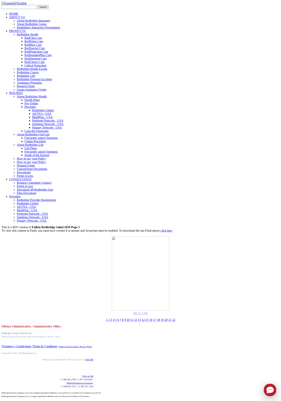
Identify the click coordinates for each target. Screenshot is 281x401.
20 (166, 319)
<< (135, 313)
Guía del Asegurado (36, 131)
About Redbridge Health (32, 96)
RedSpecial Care (34, 48)
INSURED (16, 93)
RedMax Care (32, 44)
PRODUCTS (17, 31)
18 (158, 319)
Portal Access (25, 175)
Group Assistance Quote (31, 89)
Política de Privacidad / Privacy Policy (76, 346)
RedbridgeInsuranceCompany (80, 383)
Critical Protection (35, 65)
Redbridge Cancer (28, 72)
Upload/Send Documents (32, 169)
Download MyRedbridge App (35, 189)
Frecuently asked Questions (41, 137)
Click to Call (87, 376)
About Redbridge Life (30, 144)
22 (173, 319)
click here (166, 230)
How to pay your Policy (31, 158)
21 (169, 319)
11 (131, 319)
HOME (13, 13)
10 (128, 319)
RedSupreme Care (35, 58)
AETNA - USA (41, 113)
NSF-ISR (89, 359)
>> (146, 313)
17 (154, 319)
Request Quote (26, 86)
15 (147, 319)
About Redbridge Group (31, 24)
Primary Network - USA (47, 127)
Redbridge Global (43, 110)
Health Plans (32, 100)
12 (135, 319)
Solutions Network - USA (48, 124)
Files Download (26, 193)
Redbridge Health (27, 34)
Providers (30, 106)
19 (162, 319)
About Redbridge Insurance (33, 20)
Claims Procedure (35, 141)
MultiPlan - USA (42, 117)
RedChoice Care (34, 62)
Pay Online (31, 103)
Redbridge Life (26, 75)
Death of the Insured (36, 155)
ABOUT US (17, 17)
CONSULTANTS (20, 179)
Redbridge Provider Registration (36, 200)
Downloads (24, 172)
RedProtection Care (36, 51)
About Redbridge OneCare (33, 134)
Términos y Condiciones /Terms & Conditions (29, 346)
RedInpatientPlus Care (38, 55)
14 (143, 319)
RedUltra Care (33, 37)
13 (139, 319)
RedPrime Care (33, 41)
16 (150, 319)
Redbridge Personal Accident (34, 79)
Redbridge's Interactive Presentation (38, 27)
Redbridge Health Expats (32, 69)
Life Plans (30, 148)
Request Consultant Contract (34, 182)
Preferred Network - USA (47, 120)
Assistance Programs (29, 82)
